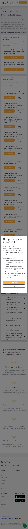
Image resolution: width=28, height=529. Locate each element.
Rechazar (14, 289)
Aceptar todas (14, 282)
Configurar (14, 286)
